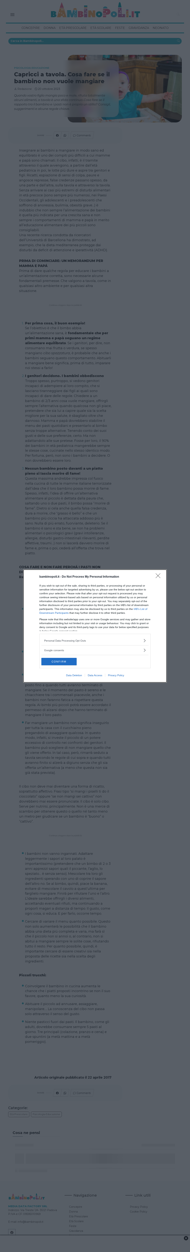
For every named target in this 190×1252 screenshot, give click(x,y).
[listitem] (95, 640)
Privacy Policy (116, 675)
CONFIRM (59, 661)
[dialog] (95, 626)
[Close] (159, 576)
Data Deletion (74, 675)
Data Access (95, 675)
